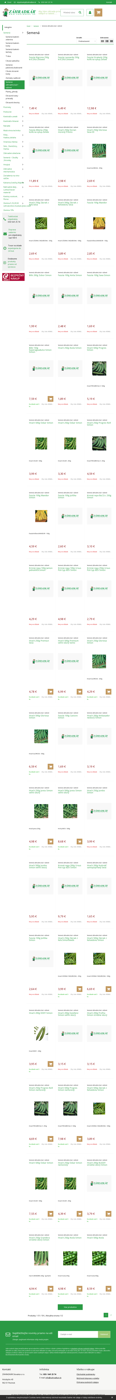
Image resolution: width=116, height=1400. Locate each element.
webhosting (81, 1395)
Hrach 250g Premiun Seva (39, 641)
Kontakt (109, 2)
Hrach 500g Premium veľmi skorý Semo (68, 641)
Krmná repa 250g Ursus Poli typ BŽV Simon (98, 569)
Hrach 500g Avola (95, 1237)
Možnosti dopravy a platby (88, 1378)
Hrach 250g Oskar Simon (70, 422)
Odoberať (104, 1334)
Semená (36, 26)
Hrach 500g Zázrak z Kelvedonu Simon (97, 939)
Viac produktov (70, 1307)
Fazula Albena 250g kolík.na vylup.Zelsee (39, 131)
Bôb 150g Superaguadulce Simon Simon (40, 349)
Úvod (9, 2)
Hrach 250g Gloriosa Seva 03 (97, 131)
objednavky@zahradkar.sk (26, 2)
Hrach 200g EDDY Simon (40, 1013)
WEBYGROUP (100, 1395)
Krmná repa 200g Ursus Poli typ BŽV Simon (69, 866)
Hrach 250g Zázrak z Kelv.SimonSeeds (68, 939)
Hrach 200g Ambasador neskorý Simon (98, 716)
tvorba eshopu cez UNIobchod (64, 1395)
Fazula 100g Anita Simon (70, 275)
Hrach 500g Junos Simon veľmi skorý (70, 791)
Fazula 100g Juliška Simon (67, 496)
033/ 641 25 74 (46, 2)
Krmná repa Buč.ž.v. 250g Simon (99, 496)
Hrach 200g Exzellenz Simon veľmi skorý (68, 1014)
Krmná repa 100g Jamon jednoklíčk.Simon (40, 569)
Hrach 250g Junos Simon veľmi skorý (41, 791)
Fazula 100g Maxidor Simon (39, 496)
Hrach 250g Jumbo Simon (96, 791)
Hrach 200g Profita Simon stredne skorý (97, 1014)
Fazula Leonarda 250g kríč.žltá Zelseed (68, 58)
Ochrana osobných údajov (88, 1382)
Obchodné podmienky (86, 1374)
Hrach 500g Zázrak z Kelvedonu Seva (68, 203)
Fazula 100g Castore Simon (68, 716)
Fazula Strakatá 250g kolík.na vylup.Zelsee (97, 58)
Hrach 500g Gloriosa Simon (39, 716)
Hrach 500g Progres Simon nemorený (67, 1088)
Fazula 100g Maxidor (97, 202)
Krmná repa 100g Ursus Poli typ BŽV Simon (69, 569)
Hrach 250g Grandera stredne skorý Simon (39, 1238)
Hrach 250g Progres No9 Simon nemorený (41, 1088)
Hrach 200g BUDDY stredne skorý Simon (97, 1163)
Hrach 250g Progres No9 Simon (99, 423)
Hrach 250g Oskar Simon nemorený (70, 1163)
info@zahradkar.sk (53, 1377)
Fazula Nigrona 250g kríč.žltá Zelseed (39, 58)
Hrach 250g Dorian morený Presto (67, 131)
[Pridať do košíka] (50, 399)
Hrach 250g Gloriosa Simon (97, 641)
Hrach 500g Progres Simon (96, 348)
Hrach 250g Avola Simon (69, 347)
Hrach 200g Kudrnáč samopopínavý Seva (97, 866)
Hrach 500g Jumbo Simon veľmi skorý (38, 866)
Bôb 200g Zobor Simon (40, 275)
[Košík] (98, 12)
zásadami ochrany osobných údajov (82, 1349)
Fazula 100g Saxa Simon (98, 275)
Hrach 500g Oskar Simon (41, 422)
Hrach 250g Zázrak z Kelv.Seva (39, 203)
